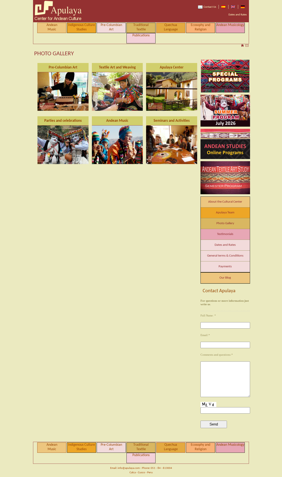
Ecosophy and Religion (200, 27)
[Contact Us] (247, 46)
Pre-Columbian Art (111, 27)
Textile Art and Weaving (117, 67)
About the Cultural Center (225, 201)
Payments (225, 266)
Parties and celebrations (63, 121)
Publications (141, 35)
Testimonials (225, 234)
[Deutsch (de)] (243, 6)
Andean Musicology (230, 25)
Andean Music (117, 121)
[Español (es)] (223, 6)
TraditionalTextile (141, 27)
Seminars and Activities (172, 121)
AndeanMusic (51, 27)
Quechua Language (171, 27)
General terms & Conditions (225, 255)
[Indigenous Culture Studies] (225, 111)
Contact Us (209, 7)
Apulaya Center (172, 67)
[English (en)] (233, 6)
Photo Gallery (225, 223)
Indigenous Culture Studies (81, 27)
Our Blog (225, 277)
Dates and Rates (237, 14)
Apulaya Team (225, 212)
